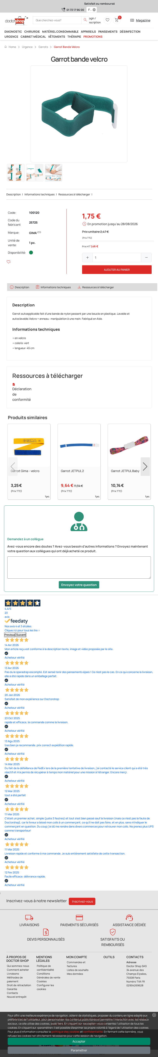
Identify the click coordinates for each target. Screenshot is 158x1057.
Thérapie (74, 36)
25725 (33, 222)
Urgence (11, 36)
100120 (34, 213)
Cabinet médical (33, 36)
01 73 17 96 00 (75, 10)
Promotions (93, 36)
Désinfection (130, 31)
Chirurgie (32, 31)
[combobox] (89, 9)
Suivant (21, 635)
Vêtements (56, 36)
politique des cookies (65, 1031)
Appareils (88, 31)
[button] (95, 9)
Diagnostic (13, 31)
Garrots (43, 47)
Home (10, 47)
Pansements (108, 31)
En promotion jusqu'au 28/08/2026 (112, 224)
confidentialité (93, 1031)
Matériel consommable (60, 31)
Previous (9, 635)
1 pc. (32, 243)
